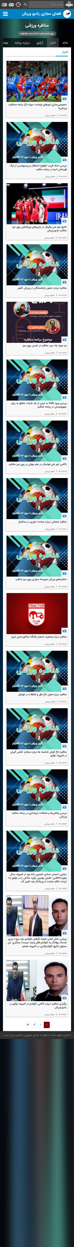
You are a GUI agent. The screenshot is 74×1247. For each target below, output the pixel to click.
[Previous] (27, 1025)
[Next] (34, 1025)
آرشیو (40, 42)
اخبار (53, 42)
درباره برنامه (22, 42)
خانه (65, 42)
